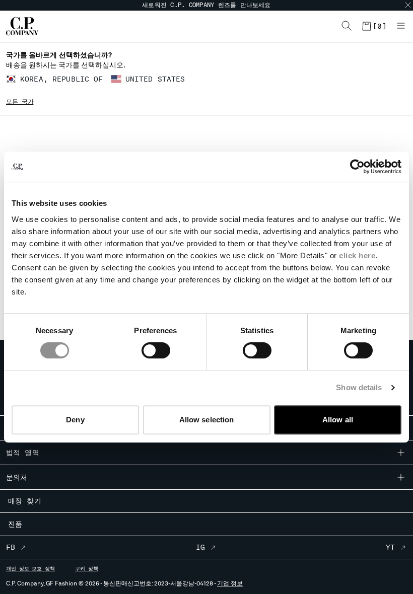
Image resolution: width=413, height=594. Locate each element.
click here (357, 255)
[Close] (408, 5)
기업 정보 (230, 583)
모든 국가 (19, 101)
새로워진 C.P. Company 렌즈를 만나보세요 (206, 5)
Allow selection (206, 419)
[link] (374, 26)
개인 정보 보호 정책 (30, 568)
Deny (75, 419)
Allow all (337, 419)
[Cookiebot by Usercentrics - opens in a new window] (357, 166)
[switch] (156, 350)
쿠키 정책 (86, 568)
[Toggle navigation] (401, 26)
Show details (359, 387)
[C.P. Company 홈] (22, 26)
